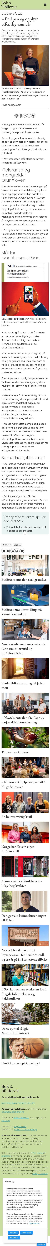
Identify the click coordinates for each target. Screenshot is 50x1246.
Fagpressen (20, 1126)
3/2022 (17, 545)
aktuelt (7, 545)
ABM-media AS (21, 1117)
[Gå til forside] (20, 4)
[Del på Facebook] (16, 116)
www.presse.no (40, 1173)
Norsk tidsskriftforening (25, 1129)
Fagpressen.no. (34, 1223)
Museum (6, 1120)
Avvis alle (13, 1233)
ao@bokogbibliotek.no (13, 1111)
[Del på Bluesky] (33, 116)
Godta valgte (26, 1233)
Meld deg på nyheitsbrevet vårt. (18, 1103)
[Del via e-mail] (25, 116)
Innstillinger (41, 1244)
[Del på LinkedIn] (21, 116)
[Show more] (25, 534)
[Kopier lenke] (29, 116)
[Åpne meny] (45, 4)
